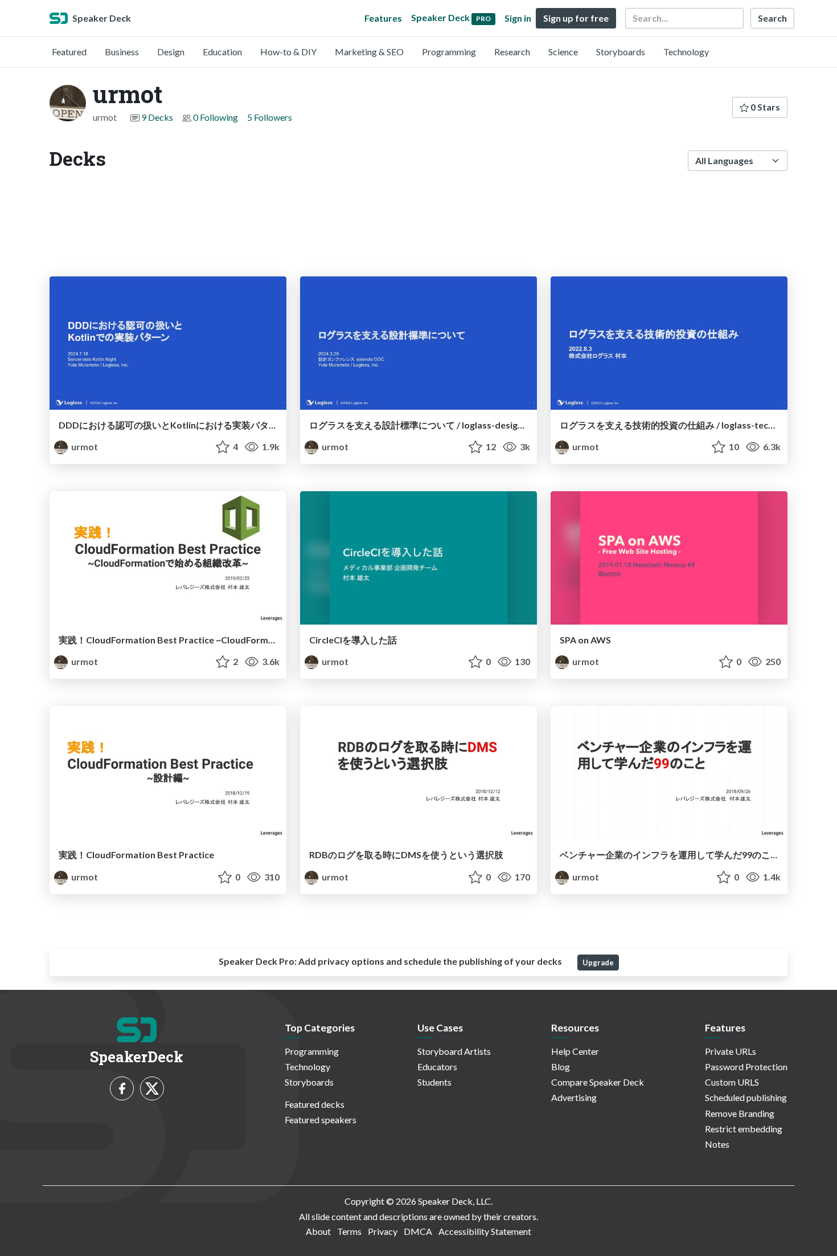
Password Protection (746, 1066)
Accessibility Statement (484, 1231)
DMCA (418, 1231)
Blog (560, 1066)
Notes (717, 1144)
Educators (437, 1066)
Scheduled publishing (746, 1097)
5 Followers (269, 117)
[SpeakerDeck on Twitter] (152, 1088)
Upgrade (598, 962)
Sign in (517, 18)
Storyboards (620, 51)
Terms (349, 1231)
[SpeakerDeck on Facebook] (122, 1088)
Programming (449, 51)
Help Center (575, 1051)
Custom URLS (732, 1081)
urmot (83, 446)
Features (383, 18)
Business (122, 51)
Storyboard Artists (454, 1051)
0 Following (215, 117)
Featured (69, 51)
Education (222, 51)
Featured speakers (320, 1119)
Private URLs (730, 1051)
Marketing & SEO (369, 51)
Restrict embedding (743, 1128)
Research (512, 51)
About (318, 1231)
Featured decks (314, 1104)
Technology (686, 51)
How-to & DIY (288, 51)
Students (434, 1081)
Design (170, 51)
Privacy (382, 1231)
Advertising (574, 1097)
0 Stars (764, 106)
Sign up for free (576, 18)
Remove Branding (739, 1113)
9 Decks (157, 117)
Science (563, 51)
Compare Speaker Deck (597, 1081)
